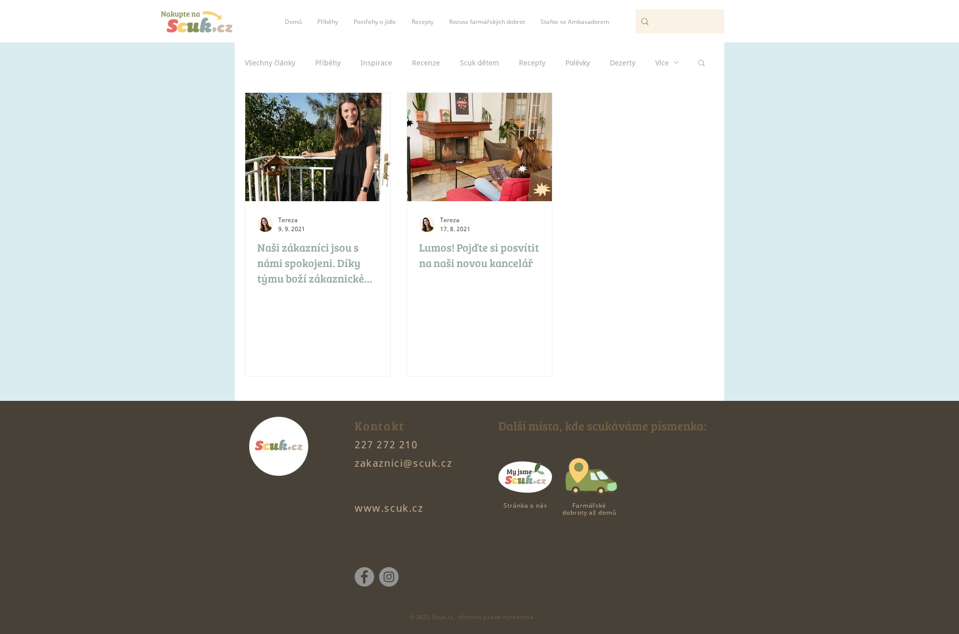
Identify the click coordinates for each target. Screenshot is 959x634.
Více (662, 62)
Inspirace (376, 62)
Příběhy (328, 62)
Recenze (426, 62)
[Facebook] (364, 577)
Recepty (532, 62)
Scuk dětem (479, 62)
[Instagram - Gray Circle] (389, 577)
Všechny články (270, 62)
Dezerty (622, 62)
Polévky (577, 62)
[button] (701, 63)
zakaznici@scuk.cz (403, 463)
